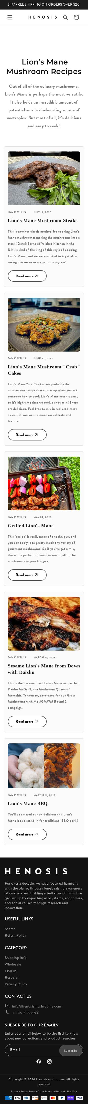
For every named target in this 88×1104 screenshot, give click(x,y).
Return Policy (15, 935)
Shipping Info (16, 957)
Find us (10, 971)
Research (12, 977)
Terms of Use (36, 1091)
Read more (25, 276)
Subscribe (70, 1051)
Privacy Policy (16, 984)
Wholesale (13, 964)
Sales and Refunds (55, 1091)
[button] (9, 17)
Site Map (72, 1091)
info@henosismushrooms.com (36, 1006)
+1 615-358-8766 (25, 1013)
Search (10, 929)
